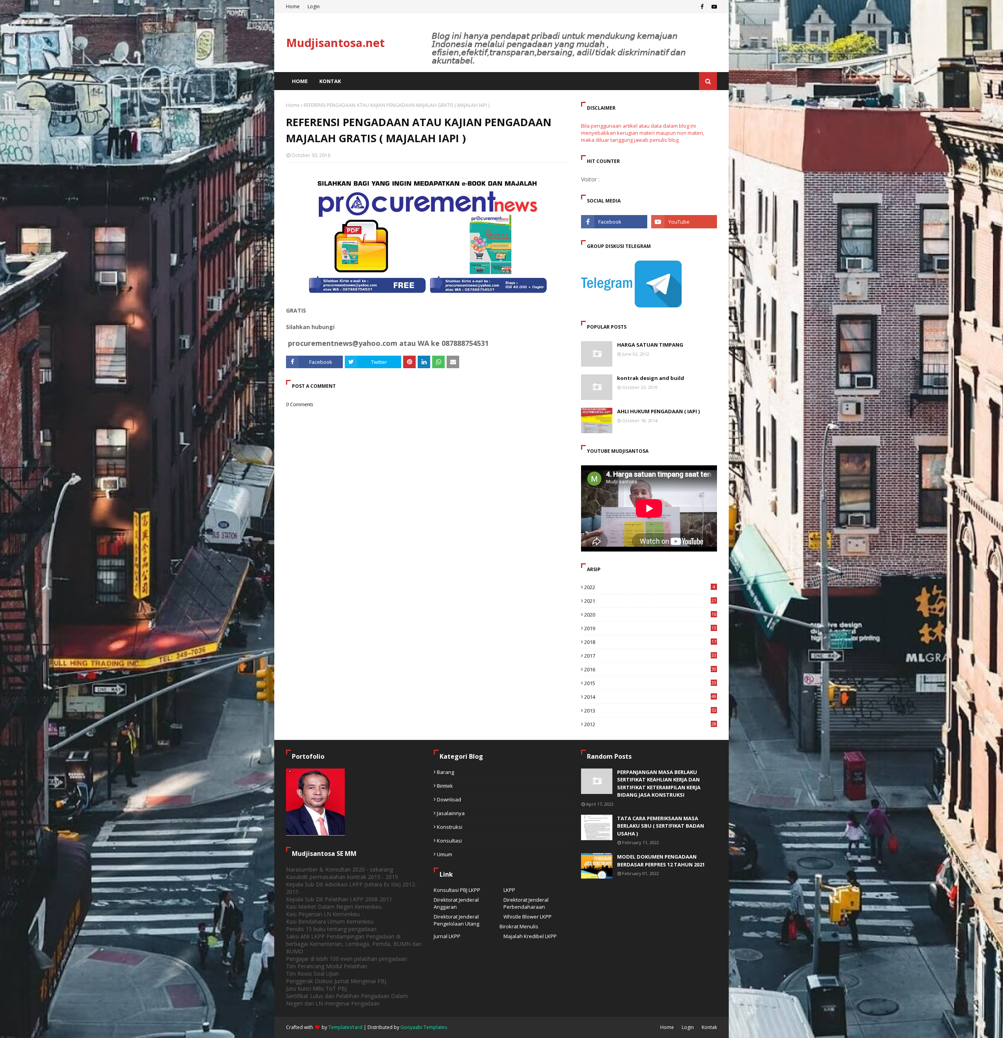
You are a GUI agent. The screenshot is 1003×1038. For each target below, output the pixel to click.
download (449, 799)
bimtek (445, 785)
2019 (650, 628)
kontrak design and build (650, 378)
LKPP (509, 889)
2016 (650, 669)
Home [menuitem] (300, 81)
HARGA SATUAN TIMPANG (650, 344)
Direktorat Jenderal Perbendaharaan (526, 903)
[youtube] (713, 6)
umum (444, 854)
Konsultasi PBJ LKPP (457, 889)
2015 (650, 683)
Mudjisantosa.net (335, 42)
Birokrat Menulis (519, 926)
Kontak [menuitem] (330, 81)
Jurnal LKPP (447, 936)
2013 (650, 710)
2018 (650, 642)
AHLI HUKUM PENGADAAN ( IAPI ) (658, 411)
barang (445, 772)
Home (293, 6)
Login (314, 6)
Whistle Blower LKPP (527, 916)
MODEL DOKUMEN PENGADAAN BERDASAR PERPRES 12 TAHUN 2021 (661, 860)
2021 (650, 600)
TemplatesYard (345, 1027)
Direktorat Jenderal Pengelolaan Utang (456, 920)
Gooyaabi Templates (423, 1027)
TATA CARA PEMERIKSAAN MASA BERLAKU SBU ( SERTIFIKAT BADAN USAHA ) (660, 826)
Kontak (709, 1027)
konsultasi (449, 840)
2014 (650, 696)
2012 (650, 724)
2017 (650, 655)
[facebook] (702, 6)
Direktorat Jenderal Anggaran (456, 903)
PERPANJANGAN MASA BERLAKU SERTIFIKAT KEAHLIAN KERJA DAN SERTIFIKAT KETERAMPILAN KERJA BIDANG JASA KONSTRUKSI (659, 784)
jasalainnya (451, 813)
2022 (649, 587)
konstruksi (449, 826)
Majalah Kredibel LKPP (530, 936)
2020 (650, 614)
